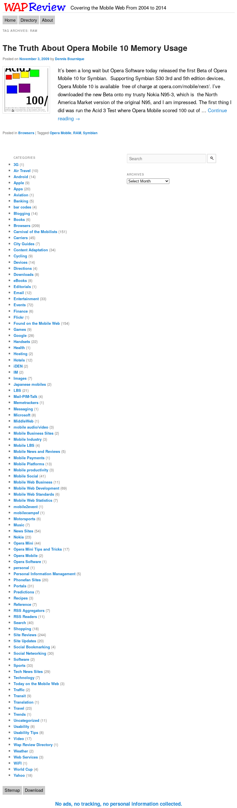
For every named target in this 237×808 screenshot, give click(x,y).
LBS (17, 390)
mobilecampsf (26, 512)
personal (21, 567)
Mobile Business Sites (33, 433)
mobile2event (26, 506)
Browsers (26, 132)
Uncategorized (26, 720)
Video (19, 738)
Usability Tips (26, 732)
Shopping (22, 628)
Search (20, 622)
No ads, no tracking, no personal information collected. (118, 803)
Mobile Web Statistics (33, 500)
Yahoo (19, 775)
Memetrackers (26, 402)
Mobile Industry (28, 439)
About (47, 20)
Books (19, 219)
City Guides (24, 243)
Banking (21, 201)
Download (34, 790)
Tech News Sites (28, 671)
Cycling (20, 256)
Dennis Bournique (69, 58)
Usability (21, 726)
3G (16, 164)
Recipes (21, 598)
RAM (77, 132)
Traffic (19, 689)
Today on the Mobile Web (36, 683)
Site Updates (25, 640)
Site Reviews (25, 634)
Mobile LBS (24, 445)
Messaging (23, 409)
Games (20, 329)
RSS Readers (25, 616)
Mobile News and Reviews (37, 451)
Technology (24, 677)
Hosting (20, 353)
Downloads (24, 274)
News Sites (23, 531)
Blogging (22, 213)
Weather (21, 751)
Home (10, 20)
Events (20, 304)
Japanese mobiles (30, 384)
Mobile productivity (31, 470)
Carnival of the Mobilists (35, 231)
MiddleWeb (24, 421)
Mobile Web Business (33, 482)
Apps (18, 188)
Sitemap (12, 790)
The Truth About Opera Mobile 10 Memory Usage (95, 47)
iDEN (18, 366)
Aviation (21, 195)
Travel (19, 708)
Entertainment (26, 298)
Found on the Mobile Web (37, 323)
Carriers (21, 237)
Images (20, 378)
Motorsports (24, 518)
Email (19, 292)
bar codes (22, 207)
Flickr (19, 317)
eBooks (20, 280)
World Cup (23, 769)
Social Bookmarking (32, 647)
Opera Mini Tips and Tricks (38, 549)
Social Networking (30, 653)
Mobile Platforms (29, 463)
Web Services (26, 757)
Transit (20, 695)
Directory (29, 20)
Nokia (19, 537)
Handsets (22, 341)
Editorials (22, 286)
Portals (20, 586)
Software (21, 659)
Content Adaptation (31, 249)
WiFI (18, 763)
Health (19, 347)
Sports (19, 665)
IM (16, 372)
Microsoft (22, 415)
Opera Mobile (60, 132)
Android (21, 176)
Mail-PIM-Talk (25, 396)
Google (20, 335)
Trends (20, 714)
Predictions (24, 592)
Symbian (90, 132)
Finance (21, 311)
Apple (19, 182)
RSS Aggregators (29, 610)
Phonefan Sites (27, 579)
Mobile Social (26, 476)
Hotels (19, 360)
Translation (24, 702)
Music (19, 524)
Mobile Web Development (36, 488)
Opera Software (27, 561)
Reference (22, 604)
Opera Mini (23, 543)
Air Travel (22, 170)
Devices (20, 262)
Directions (23, 268)
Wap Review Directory (33, 744)
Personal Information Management (44, 573)
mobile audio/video (31, 427)
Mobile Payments (29, 457)
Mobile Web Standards (34, 494)
